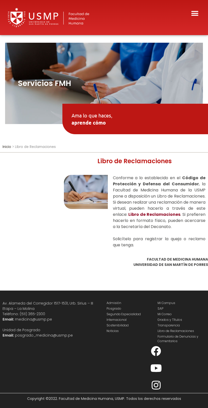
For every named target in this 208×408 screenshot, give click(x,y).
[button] (194, 13)
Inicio (7, 146)
